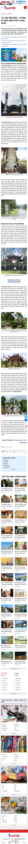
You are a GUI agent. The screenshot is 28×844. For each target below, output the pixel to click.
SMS (11, 842)
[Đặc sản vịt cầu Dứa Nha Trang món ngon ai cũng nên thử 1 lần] (21, 545)
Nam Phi (4, 819)
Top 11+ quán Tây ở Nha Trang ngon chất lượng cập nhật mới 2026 (7, 584)
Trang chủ (3, 13)
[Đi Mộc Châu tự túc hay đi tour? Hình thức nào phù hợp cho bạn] (21, 640)
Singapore (16, 724)
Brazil (15, 816)
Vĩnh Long (5, 683)
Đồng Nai (18, 687)
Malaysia (4, 726)
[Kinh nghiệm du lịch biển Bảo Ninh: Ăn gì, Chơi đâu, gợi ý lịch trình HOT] (21, 592)
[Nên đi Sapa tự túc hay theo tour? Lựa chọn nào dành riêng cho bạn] (21, 577)
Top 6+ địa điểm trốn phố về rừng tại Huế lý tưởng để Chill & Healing (21, 537)
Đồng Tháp (6, 467)
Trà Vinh (18, 680)
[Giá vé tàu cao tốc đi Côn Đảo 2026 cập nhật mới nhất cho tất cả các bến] (7, 545)
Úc (2, 760)
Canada (4, 816)
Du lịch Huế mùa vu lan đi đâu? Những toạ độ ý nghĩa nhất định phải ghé (7, 490)
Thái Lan (4, 724)
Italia (15, 787)
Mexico (15, 819)
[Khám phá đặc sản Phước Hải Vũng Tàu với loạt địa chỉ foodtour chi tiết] (7, 640)
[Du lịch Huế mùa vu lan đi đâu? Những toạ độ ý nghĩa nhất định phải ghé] (7, 483)
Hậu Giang (18, 683)
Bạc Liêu (6, 462)
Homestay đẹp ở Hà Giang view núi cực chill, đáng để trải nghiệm (7, 663)
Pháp (15, 785)
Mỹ (3, 817)
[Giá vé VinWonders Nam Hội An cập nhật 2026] (21, 498)
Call (4, 842)
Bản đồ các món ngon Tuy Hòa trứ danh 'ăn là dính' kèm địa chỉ (20, 569)
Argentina (4, 821)
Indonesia (16, 726)
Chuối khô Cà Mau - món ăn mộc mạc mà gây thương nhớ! (21, 521)
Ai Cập (15, 821)
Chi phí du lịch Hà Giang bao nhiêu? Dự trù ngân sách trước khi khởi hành (21, 616)
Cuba (15, 817)
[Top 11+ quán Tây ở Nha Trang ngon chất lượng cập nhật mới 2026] (7, 577)
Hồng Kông (16, 756)
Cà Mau (5, 463)
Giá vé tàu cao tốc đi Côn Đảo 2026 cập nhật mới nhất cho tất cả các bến (7, 553)
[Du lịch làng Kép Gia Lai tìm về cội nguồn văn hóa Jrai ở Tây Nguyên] (7, 530)
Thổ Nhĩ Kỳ (4, 791)
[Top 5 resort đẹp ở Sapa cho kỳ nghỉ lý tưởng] (21, 624)
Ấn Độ (15, 760)
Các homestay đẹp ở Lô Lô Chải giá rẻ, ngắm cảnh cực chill (7, 600)
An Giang (6, 460)
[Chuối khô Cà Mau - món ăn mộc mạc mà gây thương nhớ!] (21, 514)
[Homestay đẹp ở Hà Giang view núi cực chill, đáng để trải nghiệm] (7, 655)
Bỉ (2, 789)
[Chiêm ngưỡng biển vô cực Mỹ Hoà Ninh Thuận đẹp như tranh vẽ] (7, 561)
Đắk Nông (18, 689)
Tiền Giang (6, 465)
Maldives (4, 730)
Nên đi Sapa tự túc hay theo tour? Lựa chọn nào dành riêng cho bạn (21, 584)
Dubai (3, 758)
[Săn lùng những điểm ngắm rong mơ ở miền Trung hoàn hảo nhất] (21, 655)
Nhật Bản (4, 754)
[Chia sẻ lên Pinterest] (17, 451)
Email (18, 842)
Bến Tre (4, 680)
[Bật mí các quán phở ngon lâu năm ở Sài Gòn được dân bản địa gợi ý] (21, 483)
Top (25, 842)
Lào (15, 728)
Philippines (16, 730)
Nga (15, 789)
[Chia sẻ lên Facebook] (26, 413)
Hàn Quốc (16, 754)
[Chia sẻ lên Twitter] (26, 416)
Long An (4, 687)
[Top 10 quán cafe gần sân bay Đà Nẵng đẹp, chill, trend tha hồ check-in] (7, 624)
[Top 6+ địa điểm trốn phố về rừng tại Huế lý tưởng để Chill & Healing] (21, 530)
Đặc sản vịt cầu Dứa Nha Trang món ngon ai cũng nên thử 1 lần (21, 553)
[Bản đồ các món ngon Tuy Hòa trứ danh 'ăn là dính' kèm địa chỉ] (21, 561)
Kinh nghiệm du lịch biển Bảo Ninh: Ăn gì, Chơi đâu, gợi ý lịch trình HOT (21, 600)
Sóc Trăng (5, 685)
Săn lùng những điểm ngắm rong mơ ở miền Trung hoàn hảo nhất (20, 663)
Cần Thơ (18, 685)
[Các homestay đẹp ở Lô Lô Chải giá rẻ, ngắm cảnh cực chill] (7, 592)
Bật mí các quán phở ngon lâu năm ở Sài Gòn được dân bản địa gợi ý (20, 490)
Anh (3, 785)
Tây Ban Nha (17, 791)
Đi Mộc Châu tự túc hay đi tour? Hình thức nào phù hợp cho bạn (20, 647)
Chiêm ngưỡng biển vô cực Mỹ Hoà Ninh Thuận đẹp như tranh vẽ (7, 569)
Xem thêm (14, 733)
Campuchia (5, 728)
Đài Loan (16, 758)
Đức (3, 787)
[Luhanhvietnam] (14, 835)
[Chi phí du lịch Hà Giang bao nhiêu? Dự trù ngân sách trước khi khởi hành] (21, 608)
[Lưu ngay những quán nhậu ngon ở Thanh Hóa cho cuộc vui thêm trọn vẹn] (7, 514)
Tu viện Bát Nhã (9, 447)
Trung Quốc (5, 756)
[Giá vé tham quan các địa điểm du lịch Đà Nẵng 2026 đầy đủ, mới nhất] (7, 608)
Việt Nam (9, 13)
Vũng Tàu (5, 689)
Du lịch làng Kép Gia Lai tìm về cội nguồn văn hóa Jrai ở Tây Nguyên (7, 537)
